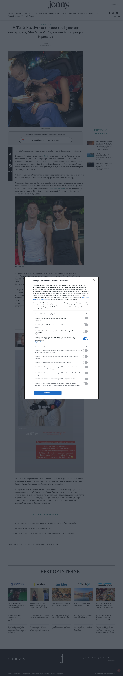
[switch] (85, 318)
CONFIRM (47, 393)
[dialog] (61, 338)
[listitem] (61, 314)
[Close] (95, 281)
